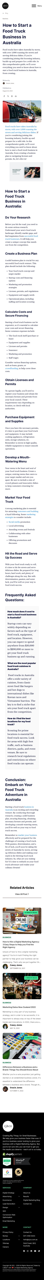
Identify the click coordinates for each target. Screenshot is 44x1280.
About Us (26, 1193)
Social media (14, 522)
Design (5, 1207)
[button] (22, 894)
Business (5, 18)
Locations (6, 1240)
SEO (4, 1211)
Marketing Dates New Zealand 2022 (19, 1007)
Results (26, 1196)
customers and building (28, 511)
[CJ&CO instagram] (27, 1251)
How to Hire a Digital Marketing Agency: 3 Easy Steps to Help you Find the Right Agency (21, 944)
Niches (5, 1236)
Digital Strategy (8, 1193)
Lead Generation (9, 1204)
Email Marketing (9, 1221)
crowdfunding (11, 368)
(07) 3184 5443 (29, 1236)
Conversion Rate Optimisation (9, 1216)
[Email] (15, 96)
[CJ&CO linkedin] (31, 1251)
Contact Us (27, 1204)
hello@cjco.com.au (30, 1240)
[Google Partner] (7, 1173)
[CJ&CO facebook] (24, 1251)
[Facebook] (4, 96)
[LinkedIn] (12, 96)
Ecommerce (7, 1200)
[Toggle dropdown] (19, 1207)
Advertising (7, 1196)
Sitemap (6, 1243)
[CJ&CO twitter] (39, 1251)
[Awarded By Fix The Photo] (19, 1172)
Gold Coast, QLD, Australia (29, 1244)
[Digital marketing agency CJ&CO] (5, 6)
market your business (27, 835)
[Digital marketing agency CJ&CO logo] (8, 1126)
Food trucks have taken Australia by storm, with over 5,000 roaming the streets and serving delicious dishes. (21, 129)
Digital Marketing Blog (31, 1200)
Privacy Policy (8, 1232)
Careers (6, 1247)
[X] (8, 96)
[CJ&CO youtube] (35, 1251)
